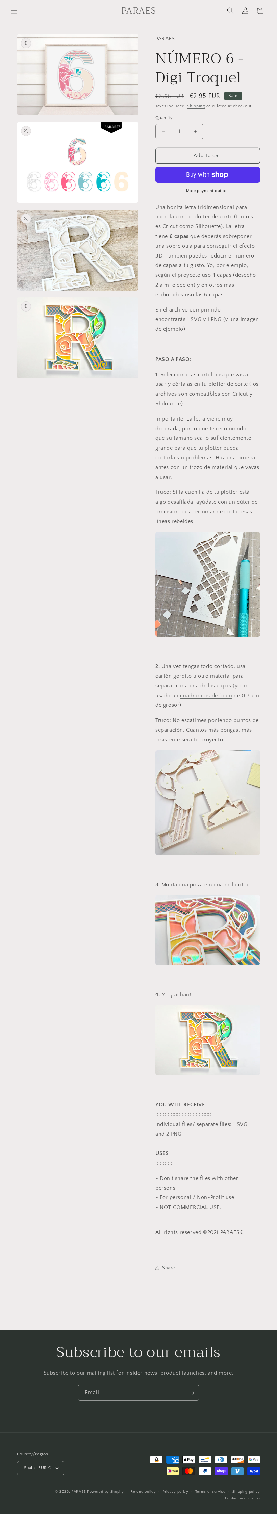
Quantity (164, 117)
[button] (14, 10)
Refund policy (143, 1492)
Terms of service (210, 1492)
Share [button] (168, 1268)
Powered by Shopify (105, 1492)
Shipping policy (246, 1492)
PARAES (78, 1492)
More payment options (208, 191)
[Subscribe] (191, 1393)
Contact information (242, 1498)
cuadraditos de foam (206, 696)
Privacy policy (175, 1492)
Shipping (196, 106)
